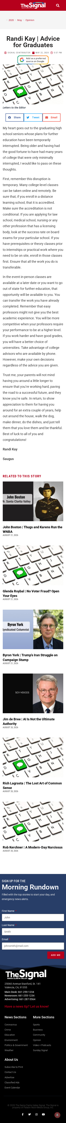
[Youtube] (43, 1114)
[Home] (4, 20)
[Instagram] (36, 1114)
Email (5, 939)
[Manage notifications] (57, 1115)
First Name (8, 910)
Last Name (8, 925)
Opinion (29, 20)
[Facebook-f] (22, 1114)
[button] (8, 5)
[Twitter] (29, 1114)
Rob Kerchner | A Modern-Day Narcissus (33, 847)
